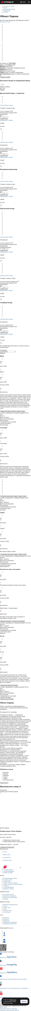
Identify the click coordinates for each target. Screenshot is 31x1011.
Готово (2, 90)
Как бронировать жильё (10, 878)
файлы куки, (13, 1000)
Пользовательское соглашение (8, 1008)
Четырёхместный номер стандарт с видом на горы (13, 496)
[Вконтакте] (4, 938)
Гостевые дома (7, 860)
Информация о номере (6, 120)
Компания (6, 917)
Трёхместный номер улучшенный (9, 685)
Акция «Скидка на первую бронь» (13, 884)
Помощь (5, 899)
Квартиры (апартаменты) (10, 904)
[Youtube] (4, 940)
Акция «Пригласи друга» (10, 883)
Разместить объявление (9, 896)
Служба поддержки (8, 871)
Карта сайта (3, 1007)
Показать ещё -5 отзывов (7, 699)
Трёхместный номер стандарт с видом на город (13, 411)
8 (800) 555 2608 (7, 872)
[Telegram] (4, 931)
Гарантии (6, 885)
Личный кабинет (8, 869)
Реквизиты (6, 920)
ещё (2, 734)
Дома (4, 909)
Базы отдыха (6, 912)
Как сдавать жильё (8, 894)
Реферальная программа (10, 922)
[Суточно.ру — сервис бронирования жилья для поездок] (7, 2)
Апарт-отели (6, 857)
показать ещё (4, 118)
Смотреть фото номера (6, 105)
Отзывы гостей (7, 880)
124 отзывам (12, 63)
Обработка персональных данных (9, 1010)
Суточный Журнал (8, 887)
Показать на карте (5, 22)
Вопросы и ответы (8, 888)
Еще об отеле (4, 783)
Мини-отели (6, 854)
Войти (24, 2)
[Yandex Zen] (4, 942)
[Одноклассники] (4, 933)
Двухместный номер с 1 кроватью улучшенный (12, 621)
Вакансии (6, 919)
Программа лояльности (9, 923)
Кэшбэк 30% (6, 881)
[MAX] (4, 935)
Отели (5, 852)
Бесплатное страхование (10, 897)
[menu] (29, 2)
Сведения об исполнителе (7, 847)
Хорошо (24, 1001)
